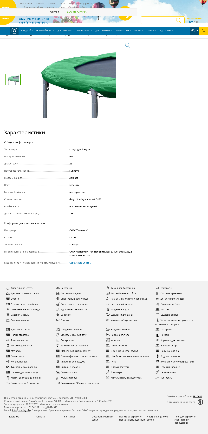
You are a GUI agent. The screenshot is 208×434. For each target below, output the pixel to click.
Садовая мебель (20, 314)
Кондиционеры (19, 361)
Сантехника (17, 356)
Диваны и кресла (20, 329)
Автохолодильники (21, 345)
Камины (115, 340)
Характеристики (77, 12)
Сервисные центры (80, 262)
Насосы (165, 309)
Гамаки (65, 320)
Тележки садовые (170, 366)
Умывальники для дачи (74, 334)
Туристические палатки (74, 309)
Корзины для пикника (173, 340)
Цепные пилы (168, 372)
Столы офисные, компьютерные (79, 356)
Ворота (15, 298)
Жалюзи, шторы (169, 345)
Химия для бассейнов (123, 287)
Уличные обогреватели (124, 320)
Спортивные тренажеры (74, 304)
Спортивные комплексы (74, 298)
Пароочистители (120, 334)
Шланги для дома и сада (24, 372)
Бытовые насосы (70, 366)
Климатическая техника (74, 345)
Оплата (51, 3)
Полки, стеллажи (20, 334)
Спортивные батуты (22, 287)
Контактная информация (80, 3)
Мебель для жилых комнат (76, 350)
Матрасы (16, 350)
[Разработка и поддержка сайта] (200, 404)
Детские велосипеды (172, 298)
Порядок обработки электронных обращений (185, 419)
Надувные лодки (120, 309)
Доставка (40, 3)
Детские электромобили (24, 304)
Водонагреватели (170, 356)
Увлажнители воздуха (73, 361)
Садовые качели (20, 320)
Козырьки (166, 329)
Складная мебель (170, 304)
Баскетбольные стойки (123, 293)
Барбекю (66, 314)
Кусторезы (166, 377)
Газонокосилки (69, 372)
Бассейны (66, 287)
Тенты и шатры (19, 340)
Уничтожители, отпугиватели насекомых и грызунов (174, 322)
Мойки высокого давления (26, 377)
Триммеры (117, 372)
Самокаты (166, 287)
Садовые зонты (169, 314)
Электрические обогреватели (177, 361)
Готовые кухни (119, 345)
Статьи (62, 3)
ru (197, 22)
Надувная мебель (120, 329)
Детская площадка (71, 293)
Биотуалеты (67, 340)
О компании (26, 3)
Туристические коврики (24, 366)
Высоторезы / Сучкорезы (25, 383)
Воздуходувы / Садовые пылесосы (80, 383)
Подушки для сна (170, 350)
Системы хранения (171, 293)
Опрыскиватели (120, 366)
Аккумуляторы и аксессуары (126, 377)
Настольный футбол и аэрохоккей (129, 298)
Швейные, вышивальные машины (130, 356)
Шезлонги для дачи (122, 314)
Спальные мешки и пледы (25, 309)
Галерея (54, 12)
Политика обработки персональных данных (44, 7)
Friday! (197, 396)
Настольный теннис (122, 304)
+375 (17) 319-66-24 (32, 22)
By (191, 22)
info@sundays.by (21, 410)
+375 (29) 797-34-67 (32, 19)
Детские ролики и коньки (25, 293)
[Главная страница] (7, 34)
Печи (114, 361)
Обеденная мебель (71, 329)
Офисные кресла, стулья (124, 350)
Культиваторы (69, 377)
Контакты (69, 416)
